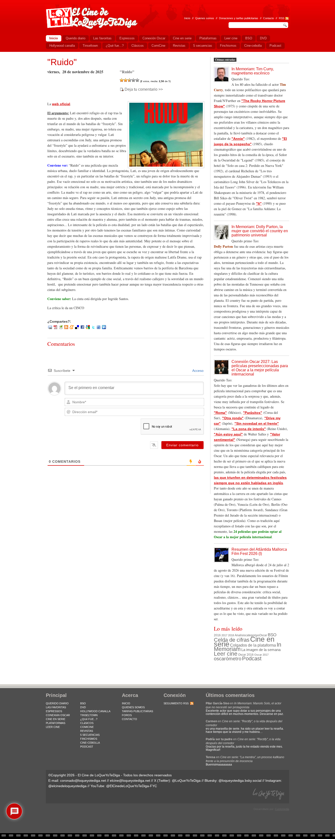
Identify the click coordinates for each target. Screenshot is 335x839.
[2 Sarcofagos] (126, 80)
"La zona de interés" (249, 429)
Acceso (198, 371)
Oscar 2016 (246, 654)
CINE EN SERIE (55, 719)
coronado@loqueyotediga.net (83, 780)
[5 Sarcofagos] (137, 80)
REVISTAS (86, 730)
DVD (83, 707)
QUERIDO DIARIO (57, 703)
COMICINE (87, 726)
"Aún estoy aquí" (228, 434)
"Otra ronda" (233, 418)
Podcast (251, 658)
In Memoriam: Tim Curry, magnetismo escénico (253, 71)
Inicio (187, 18)
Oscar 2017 (261, 654)
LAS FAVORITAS (56, 707)
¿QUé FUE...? (88, 719)
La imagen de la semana (261, 650)
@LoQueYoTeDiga (186, 780)
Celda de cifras (231, 640)
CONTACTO (129, 719)
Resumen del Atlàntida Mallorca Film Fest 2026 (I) (259, 551)
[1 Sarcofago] (122, 80)
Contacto (268, 18)
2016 (217, 635)
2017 (224, 635)
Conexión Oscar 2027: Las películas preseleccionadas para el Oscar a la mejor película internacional (260, 368)
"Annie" (238, 139)
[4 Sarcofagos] (133, 80)
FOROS (127, 715)
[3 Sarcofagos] (129, 80)
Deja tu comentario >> (144, 89)
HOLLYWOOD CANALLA (95, 711)
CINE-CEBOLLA (90, 742)
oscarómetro (227, 658)
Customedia (282, 809)
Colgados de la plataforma (253, 645)
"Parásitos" (252, 413)
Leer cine (225, 654)
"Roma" (220, 413)
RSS (281, 18)
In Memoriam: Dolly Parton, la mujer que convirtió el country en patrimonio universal (260, 231)
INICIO (126, 703)
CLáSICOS (86, 723)
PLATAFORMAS (55, 723)
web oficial (61, 104)
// (276, 18)
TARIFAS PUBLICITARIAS (137, 711)
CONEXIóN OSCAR (58, 715)
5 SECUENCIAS (90, 734)
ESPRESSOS (54, 711)
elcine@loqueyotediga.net (130, 780)
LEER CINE (53, 726)
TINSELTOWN (89, 715)
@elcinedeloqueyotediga (67, 786)
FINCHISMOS (88, 738)
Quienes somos (204, 18)
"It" (259, 203)
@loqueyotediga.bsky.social (240, 780)
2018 (231, 635)
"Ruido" (62, 62)
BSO (272, 634)
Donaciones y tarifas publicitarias (238, 18)
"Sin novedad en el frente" (256, 423)
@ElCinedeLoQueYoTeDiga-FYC (131, 786)
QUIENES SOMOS (133, 707)
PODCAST (86, 746)
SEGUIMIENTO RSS (176, 703)
